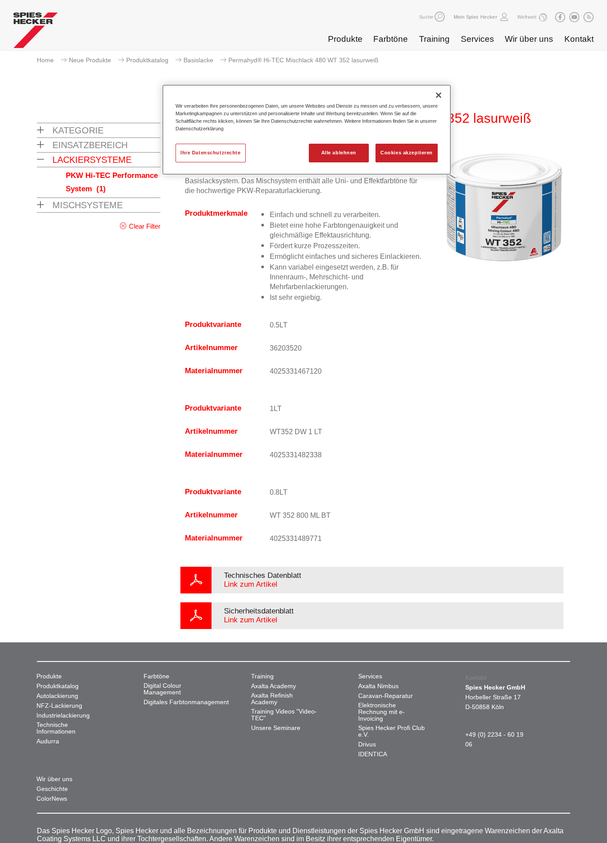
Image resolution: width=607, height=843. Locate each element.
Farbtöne (390, 39)
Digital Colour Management (162, 689)
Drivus (367, 744)
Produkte (345, 39)
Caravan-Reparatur (385, 696)
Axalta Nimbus (378, 686)
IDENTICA (372, 754)
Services (477, 39)
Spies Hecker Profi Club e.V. (391, 731)
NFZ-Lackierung (59, 705)
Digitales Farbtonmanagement (186, 702)
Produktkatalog (147, 60)
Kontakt (579, 39)
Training (434, 39)
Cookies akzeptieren (406, 152)
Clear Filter (144, 226)
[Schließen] (438, 95)
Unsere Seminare (275, 728)
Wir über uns (529, 39)
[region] (306, 130)
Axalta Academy (273, 686)
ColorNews (51, 798)
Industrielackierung (63, 715)
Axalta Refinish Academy (272, 699)
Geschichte (52, 789)
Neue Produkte (90, 60)
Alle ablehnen (338, 152)
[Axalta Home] (35, 32)
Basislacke (198, 60)
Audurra (47, 741)
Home (45, 60)
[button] (440, 17)
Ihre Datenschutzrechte (210, 152)
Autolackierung (57, 696)
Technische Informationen (56, 728)
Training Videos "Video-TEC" (284, 715)
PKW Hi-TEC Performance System (112, 182)
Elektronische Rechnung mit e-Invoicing (381, 712)
